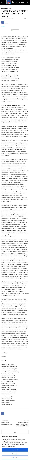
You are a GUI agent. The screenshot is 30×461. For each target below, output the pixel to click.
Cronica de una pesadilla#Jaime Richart (7, 423)
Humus (3, 26)
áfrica (15, 6)
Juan (4, 18)
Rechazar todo (15, 457)
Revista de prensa (9, 6)
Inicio (2, 6)
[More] (6, 22)
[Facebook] (2, 22)
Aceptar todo (15, 449)
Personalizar (15, 453)
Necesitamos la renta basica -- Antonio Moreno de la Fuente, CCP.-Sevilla (22, 424)
